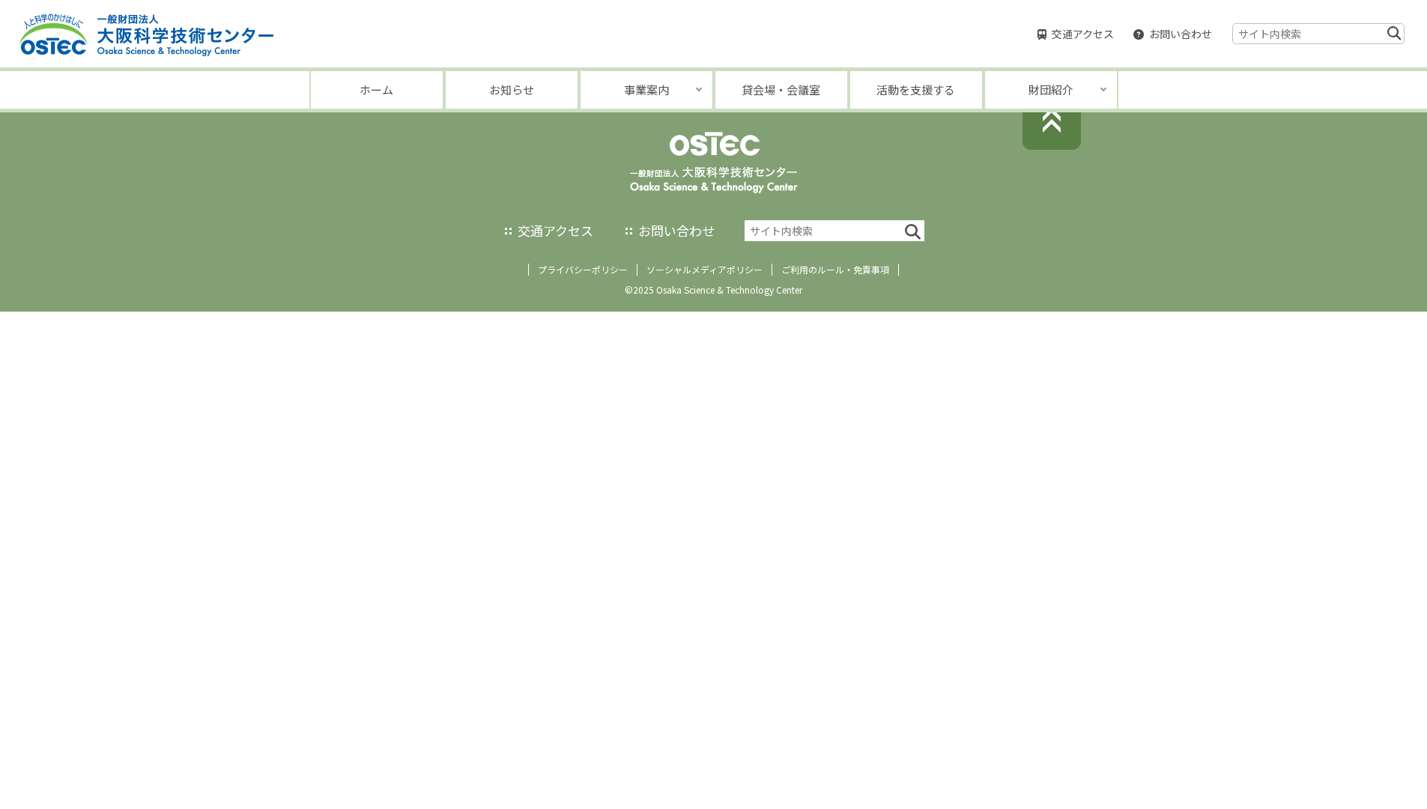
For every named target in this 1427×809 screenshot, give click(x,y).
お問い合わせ (1180, 33)
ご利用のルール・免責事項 (835, 269)
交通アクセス (1083, 33)
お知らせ (511, 89)
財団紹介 (1050, 89)
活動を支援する (915, 89)
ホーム (376, 89)
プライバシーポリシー (583, 269)
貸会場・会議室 (781, 89)
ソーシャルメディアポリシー (704, 269)
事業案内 (646, 89)
